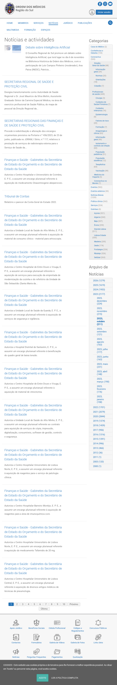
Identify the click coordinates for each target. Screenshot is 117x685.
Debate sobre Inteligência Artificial (48, 47)
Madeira (100, 242)
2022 (99, 407)
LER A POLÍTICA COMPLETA (64, 678)
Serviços (97, 205)
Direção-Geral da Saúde (100, 64)
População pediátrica (100, 153)
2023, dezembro (102, 301)
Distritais (96, 209)
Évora (99, 225)
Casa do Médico (99, 47)
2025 (99, 285)
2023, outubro (101, 321)
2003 (98, 461)
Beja (98, 221)
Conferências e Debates (97, 52)
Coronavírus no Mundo (99, 182)
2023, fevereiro (101, 389)
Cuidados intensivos (100, 109)
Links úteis (98, 642)
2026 (99, 280)
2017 (98, 430)
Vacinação (102, 171)
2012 (98, 452)
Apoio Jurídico (16, 628)
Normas (101, 76)
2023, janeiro (100, 399)
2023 (99, 294)
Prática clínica (99, 201)
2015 (99, 439)
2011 (97, 457)
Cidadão (99, 86)
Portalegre (101, 249)
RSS (110, 47)
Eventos (96, 187)
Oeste (99, 245)
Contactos (16, 642)
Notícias (16, 657)
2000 (97, 466)
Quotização (78, 657)
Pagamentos (57, 657)
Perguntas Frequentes (36, 657)
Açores (99, 213)
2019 (99, 420)
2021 (99, 412)
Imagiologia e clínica (100, 132)
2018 (99, 425)
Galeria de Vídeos (57, 642)
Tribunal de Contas (16, 196)
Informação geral (99, 70)
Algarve (99, 217)
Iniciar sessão (104, 12)
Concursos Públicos (98, 628)
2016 (99, 434)
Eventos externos (100, 191)
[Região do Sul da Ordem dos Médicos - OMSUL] (25, 8)
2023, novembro (102, 311)
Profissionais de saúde (98, 93)
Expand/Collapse (107, 57)
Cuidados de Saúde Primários (102, 103)
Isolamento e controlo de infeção (102, 145)
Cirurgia (100, 98)
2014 (98, 443)
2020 (99, 416)
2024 (99, 289)
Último (44, 608)
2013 (98, 448)
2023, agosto (100, 342)
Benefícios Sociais (36, 628)
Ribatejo (100, 253)
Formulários (36, 642)
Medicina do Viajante (98, 176)
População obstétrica (100, 159)
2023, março (103, 380)
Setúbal (99, 257)
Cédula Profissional (57, 628)
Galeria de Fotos (78, 642)
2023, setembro (102, 331)
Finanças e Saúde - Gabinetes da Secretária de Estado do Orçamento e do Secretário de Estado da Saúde (33, 164)
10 (64, 604)
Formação (101, 127)
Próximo (74, 604)
